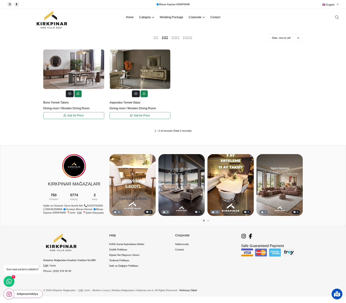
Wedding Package (171, 17)
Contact (215, 17)
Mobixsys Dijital (188, 290)
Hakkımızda (182, 244)
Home (130, 17)
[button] (204, 220)
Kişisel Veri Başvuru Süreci (124, 254)
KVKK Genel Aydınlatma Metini (126, 244)
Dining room (51, 108)
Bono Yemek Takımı (56, 102)
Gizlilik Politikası (118, 249)
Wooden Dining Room (75, 108)
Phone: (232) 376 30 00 (57, 271)
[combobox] (330, 4)
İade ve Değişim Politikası (123, 265)
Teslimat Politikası (119, 260)
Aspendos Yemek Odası (125, 102)
